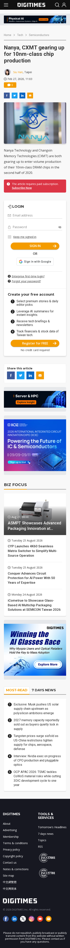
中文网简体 (10, 888)
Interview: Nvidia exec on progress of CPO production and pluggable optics (37, 760)
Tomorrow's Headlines (52, 827)
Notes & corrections (16, 869)
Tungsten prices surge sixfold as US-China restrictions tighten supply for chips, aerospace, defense (36, 742)
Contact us (10, 862)
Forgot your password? (26, 281)
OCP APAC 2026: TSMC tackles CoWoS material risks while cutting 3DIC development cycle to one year (37, 778)
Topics (42, 840)
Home (7, 35)
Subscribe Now (22, 188)
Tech (20, 35)
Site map (8, 875)
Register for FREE (35, 343)
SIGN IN (35, 246)
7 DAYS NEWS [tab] (44, 690)
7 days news (45, 834)
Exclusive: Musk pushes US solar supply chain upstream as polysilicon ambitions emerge (36, 709)
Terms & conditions (15, 843)
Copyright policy (13, 856)
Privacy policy (11, 849)
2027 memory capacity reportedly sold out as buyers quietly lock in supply (36, 724)
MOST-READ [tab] (16, 690)
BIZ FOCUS (15, 484)
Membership (11, 836)
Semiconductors (39, 35)
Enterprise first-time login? (28, 276)
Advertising (10, 830)
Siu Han (18, 72)
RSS (40, 846)
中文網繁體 (10, 882)
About (6, 823)
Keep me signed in (24, 237)
